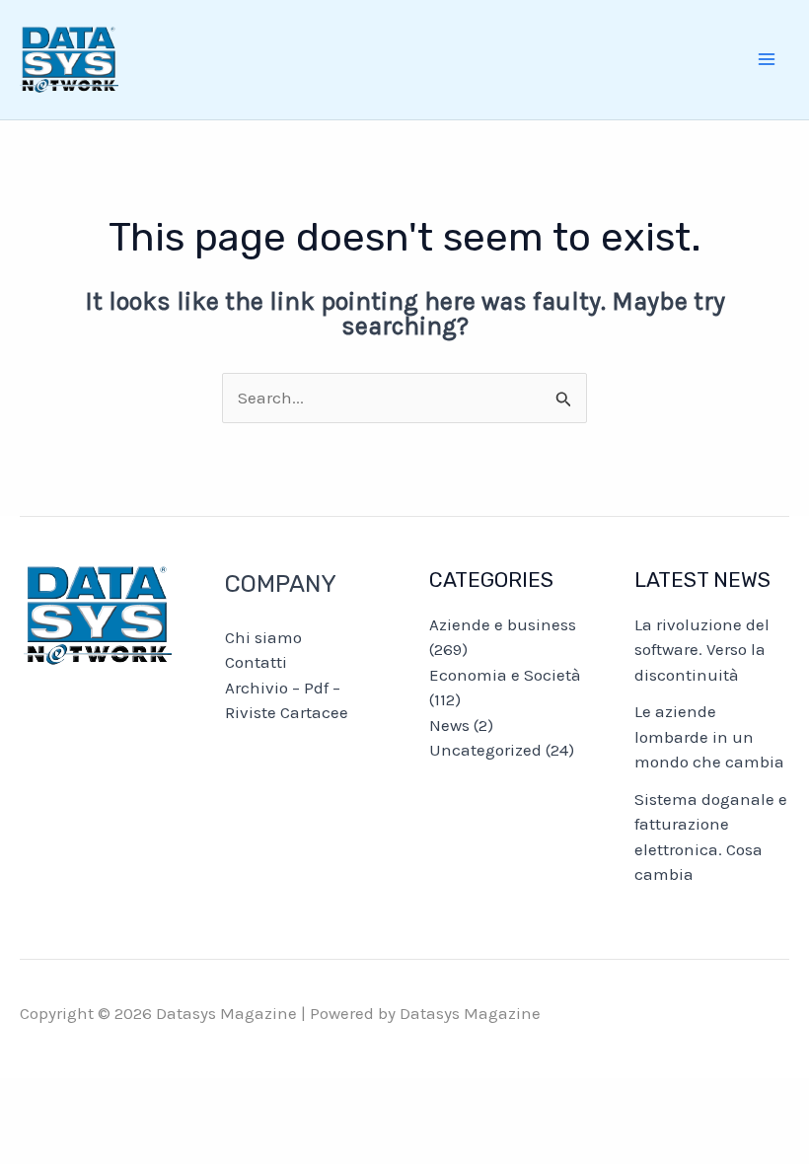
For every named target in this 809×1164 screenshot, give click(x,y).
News (449, 725)
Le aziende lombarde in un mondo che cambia (709, 736)
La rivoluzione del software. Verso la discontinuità (702, 650)
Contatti (256, 662)
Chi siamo (263, 637)
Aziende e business (502, 624)
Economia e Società (505, 675)
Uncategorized (485, 750)
